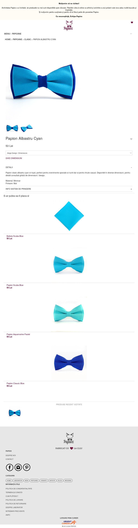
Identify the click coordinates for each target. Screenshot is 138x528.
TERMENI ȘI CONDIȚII (14, 492)
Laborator (18, 480)
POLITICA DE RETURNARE (16, 503)
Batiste (52, 480)
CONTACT (9, 459)
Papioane (34, 480)
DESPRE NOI (11, 455)
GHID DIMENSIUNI (14, 158)
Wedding (68, 480)
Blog (60, 480)
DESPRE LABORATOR (14, 507)
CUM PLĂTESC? (12, 496)
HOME (8, 39)
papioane (17, 39)
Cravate (44, 480)
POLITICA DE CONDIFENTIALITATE (19, 488)
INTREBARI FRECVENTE (15, 511)
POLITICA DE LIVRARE (14, 500)
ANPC (8, 515)
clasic (27, 39)
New (26, 480)
